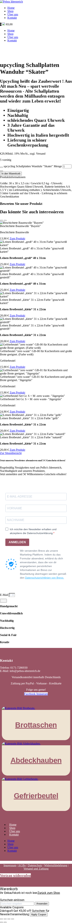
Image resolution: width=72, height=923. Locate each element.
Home (11, 7)
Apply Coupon (38, 914)
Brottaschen (36, 725)
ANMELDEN (17, 542)
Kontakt (12, 17)
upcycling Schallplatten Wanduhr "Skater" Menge (33, 166)
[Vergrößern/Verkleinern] (1, 919)
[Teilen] (8, 919)
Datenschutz (35, 865)
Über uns (12, 14)
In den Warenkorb (10, 173)
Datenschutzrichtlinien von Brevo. (44, 577)
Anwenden (41, 903)
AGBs (22, 865)
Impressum (10, 865)
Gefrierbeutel (36, 796)
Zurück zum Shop (48, 893)
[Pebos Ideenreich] (11, 1)
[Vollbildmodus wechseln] (5, 919)
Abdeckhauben (36, 760)
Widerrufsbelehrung (55, 865)
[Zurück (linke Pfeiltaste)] (1, 922)
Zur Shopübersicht (11, 453)
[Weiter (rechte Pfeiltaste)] (5, 922)
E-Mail (4, 594)
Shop (10, 11)
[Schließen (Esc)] (12, 919)
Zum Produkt (17, 238)
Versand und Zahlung (36, 868)
